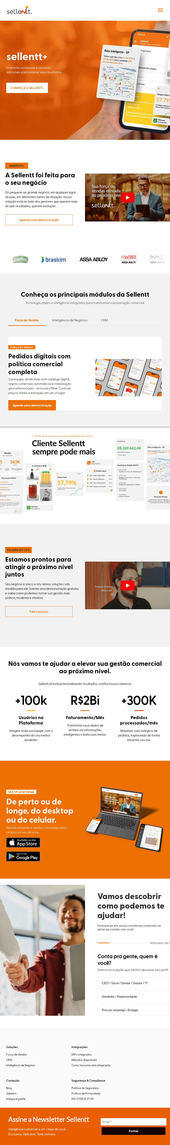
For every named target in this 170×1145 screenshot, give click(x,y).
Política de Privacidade (86, 1093)
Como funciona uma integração (91, 1065)
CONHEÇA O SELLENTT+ (27, 88)
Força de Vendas (27, 320)
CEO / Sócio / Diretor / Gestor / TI (124, 983)
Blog (9, 1087)
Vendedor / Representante (119, 996)
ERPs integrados (82, 1054)
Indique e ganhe (16, 1098)
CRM (104, 320)
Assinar (133, 1131)
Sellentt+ (11, 1093)
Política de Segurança (85, 1087)
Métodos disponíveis (84, 1059)
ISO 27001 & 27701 (83, 1098)
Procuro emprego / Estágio (120, 1010)
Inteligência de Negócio (20, 1065)
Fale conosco (38, 611)
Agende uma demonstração (39, 220)
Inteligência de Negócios (70, 320)
